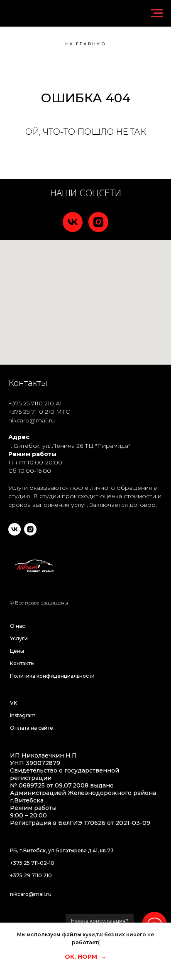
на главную (85, 44)
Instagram (23, 715)
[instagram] (98, 222)
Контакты (22, 663)
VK (13, 703)
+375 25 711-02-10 (32, 863)
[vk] (73, 222)
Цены (17, 651)
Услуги (19, 638)
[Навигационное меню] (157, 13)
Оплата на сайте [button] (31, 728)
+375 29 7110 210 (31, 411)
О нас (17, 626)
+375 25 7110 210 (31, 403)
